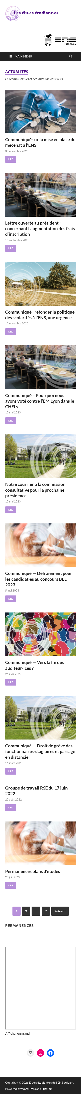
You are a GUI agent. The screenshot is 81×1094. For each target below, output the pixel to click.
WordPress (28, 1088)
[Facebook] (50, 1053)
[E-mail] (30, 1053)
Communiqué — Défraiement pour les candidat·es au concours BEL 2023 (38, 579)
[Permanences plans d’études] (40, 843)
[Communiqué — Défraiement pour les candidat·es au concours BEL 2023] (40, 545)
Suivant (60, 911)
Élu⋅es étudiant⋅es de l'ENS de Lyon (51, 1082)
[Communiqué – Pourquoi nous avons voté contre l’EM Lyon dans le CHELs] (40, 367)
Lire (9, 158)
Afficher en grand (17, 1033)
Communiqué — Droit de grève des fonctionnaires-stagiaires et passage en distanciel (40, 751)
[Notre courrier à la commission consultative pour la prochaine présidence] (40, 456)
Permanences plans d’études (32, 871)
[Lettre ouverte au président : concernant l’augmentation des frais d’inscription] (40, 195)
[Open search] (71, 56)
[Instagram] (40, 1053)
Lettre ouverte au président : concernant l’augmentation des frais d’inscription (40, 228)
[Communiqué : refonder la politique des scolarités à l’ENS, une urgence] (40, 284)
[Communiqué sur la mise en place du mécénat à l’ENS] (40, 111)
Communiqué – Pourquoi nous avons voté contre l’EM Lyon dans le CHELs (39, 401)
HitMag (47, 1088)
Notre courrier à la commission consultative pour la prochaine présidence (35, 490)
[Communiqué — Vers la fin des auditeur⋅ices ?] (40, 634)
